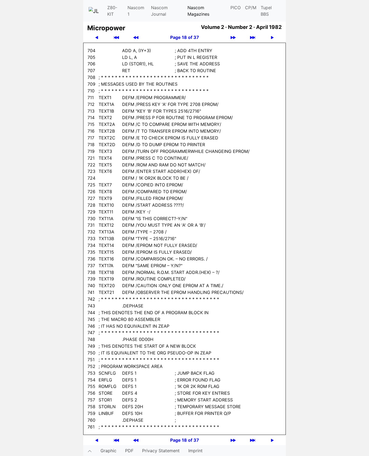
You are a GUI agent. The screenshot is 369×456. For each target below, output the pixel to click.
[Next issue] (233, 37)
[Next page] (272, 37)
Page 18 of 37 (184, 37)
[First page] (116, 37)
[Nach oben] (89, 450)
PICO (235, 7)
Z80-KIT (112, 11)
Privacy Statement (161, 450)
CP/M (250, 7)
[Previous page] (96, 37)
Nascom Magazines (198, 11)
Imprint (195, 450)
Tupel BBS (266, 11)
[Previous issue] (136, 37)
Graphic (108, 450)
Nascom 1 (136, 11)
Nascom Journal (159, 11)
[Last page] (252, 37)
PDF (129, 450)
